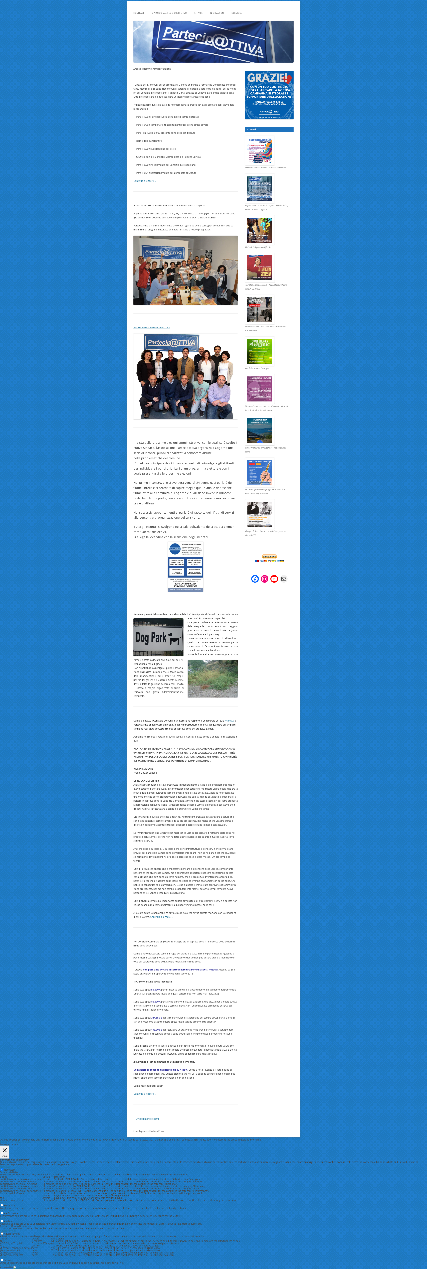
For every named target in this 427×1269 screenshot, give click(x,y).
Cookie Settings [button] (8, 1142)
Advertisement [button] (8, 1230)
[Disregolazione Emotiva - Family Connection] (267, 151)
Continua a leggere (144, 180)
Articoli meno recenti (146, 1118)
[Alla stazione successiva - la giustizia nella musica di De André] (267, 268)
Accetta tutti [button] (24, 1142)
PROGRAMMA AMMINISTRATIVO (151, 327)
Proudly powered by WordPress (148, 1131)
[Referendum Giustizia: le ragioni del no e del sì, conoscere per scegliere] (267, 188)
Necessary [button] (5, 1166)
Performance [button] (7, 1210)
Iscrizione (237, 13)
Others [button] (3, 1257)
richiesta (229, 720)
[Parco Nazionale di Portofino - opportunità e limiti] (267, 431)
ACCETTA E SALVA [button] (10, 1265)
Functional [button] (5, 1202)
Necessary (9, 1169)
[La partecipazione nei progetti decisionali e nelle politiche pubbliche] (267, 472)
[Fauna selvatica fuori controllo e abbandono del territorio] (267, 310)
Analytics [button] (5, 1218)
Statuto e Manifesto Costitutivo (169, 13)
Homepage (138, 13)
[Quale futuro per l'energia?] (267, 351)
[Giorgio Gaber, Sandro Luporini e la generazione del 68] (267, 514)
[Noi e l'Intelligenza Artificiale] (267, 230)
